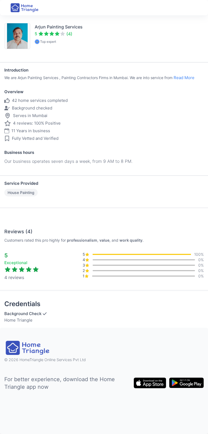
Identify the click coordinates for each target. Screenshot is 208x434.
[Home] (25, 7)
